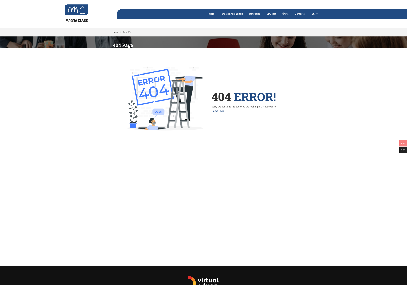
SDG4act (271, 14)
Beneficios (254, 14)
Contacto (300, 14)
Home (115, 32)
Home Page (217, 111)
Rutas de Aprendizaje (232, 14)
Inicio (211, 14)
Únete (285, 14)
